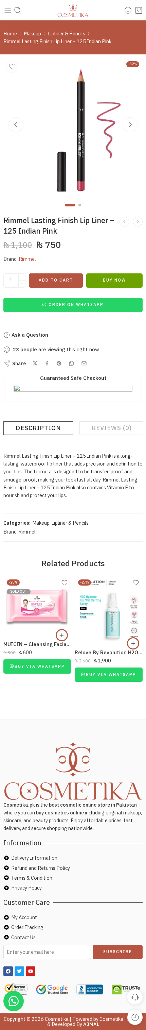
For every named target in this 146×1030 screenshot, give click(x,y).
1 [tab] (70, 210)
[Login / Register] (128, 10)
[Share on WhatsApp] (71, 363)
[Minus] (21, 284)
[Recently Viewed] (135, 1017)
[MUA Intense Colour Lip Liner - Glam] (124, 221)
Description (38, 428)
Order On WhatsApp (76, 304)
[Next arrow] (130, 124)
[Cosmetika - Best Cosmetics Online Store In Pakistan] (73, 10)
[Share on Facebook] (47, 363)
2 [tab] (79, 210)
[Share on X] (35, 363)
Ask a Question (29, 335)
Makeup (32, 33)
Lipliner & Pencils (66, 33)
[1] (73, 127)
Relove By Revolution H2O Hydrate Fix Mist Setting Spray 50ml (109, 652)
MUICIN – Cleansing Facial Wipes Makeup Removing (37, 644)
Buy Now (114, 280)
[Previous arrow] (15, 124)
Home (10, 33)
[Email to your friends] (84, 363)
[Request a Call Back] (135, 996)
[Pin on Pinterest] (59, 363)
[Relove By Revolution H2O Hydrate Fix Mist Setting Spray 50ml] (109, 610)
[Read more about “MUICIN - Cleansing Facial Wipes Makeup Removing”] (62, 635)
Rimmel (27, 259)
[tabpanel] (73, 129)
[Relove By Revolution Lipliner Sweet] (138, 221)
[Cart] (139, 10)
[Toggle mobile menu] (7, 10)
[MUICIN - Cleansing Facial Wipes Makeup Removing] (37, 606)
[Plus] (21, 277)
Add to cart (56, 280)
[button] (73, 304)
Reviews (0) (112, 428)
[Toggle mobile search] (17, 10)
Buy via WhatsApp (40, 666)
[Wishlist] (12, 66)
